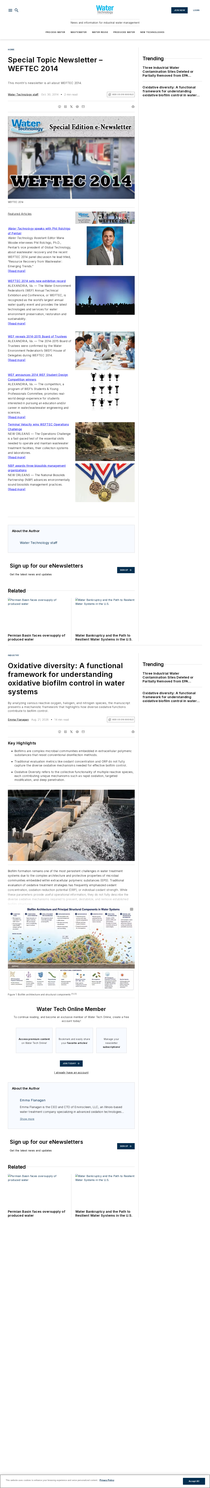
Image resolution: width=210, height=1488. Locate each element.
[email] (83, 106)
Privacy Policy (107, 1480)
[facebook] (59, 106)
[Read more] (16, 271)
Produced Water (124, 32)
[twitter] (71, 106)
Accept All (194, 1481)
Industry (13, 655)
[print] (133, 106)
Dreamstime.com (121, 793)
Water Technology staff (23, 94)
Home (11, 49)
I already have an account (71, 1072)
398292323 (88, 793)
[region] (105, 1481)
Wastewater (79, 32)
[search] (16, 10)
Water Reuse (100, 32)
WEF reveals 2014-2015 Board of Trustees (37, 336)
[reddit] (77, 106)
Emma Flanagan (18, 719)
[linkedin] (65, 106)
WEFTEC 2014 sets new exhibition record (37, 281)
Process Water (55, 32)
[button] (10, 10)
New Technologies (152, 32)
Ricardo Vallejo (104, 793)
